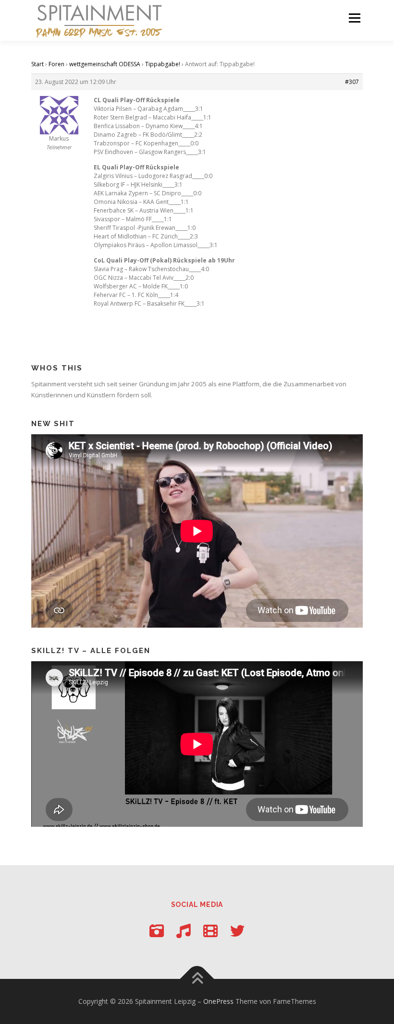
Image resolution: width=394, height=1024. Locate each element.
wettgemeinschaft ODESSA (104, 64)
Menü (354, 17)
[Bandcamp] (183, 931)
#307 (352, 82)
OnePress (218, 1001)
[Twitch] (210, 931)
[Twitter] (237, 931)
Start (37, 64)
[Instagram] (156, 931)
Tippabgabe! (162, 64)
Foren (56, 64)
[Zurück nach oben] (197, 979)
